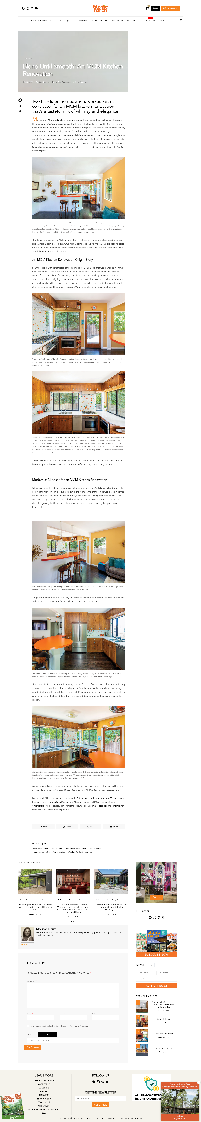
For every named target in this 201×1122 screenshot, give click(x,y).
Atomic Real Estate (118, 20)
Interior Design (63, 20)
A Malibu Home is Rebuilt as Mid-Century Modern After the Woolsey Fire (111, 907)
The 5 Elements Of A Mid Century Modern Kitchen (65, 802)
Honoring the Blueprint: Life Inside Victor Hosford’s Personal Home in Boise (35, 907)
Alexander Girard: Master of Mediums (157, 876)
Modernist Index (160, 868)
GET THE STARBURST (156, 985)
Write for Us (44, 1084)
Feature (149, 868)
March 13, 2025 (164, 1011)
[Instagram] (27, 8)
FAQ (44, 1113)
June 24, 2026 (111, 914)
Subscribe (44, 1091)
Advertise (44, 1088)
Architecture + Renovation (40, 20)
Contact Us (43, 1095)
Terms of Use (44, 1102)
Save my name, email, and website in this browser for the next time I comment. (59, 1026)
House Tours (27, 58)
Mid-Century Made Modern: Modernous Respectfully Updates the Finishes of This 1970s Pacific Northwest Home (73, 908)
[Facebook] (23, 8)
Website (95, 1014)
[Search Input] (181, 21)
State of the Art (164, 1019)
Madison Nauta (46, 929)
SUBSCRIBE (100, 1104)
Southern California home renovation (83, 852)
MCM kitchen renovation (76, 848)
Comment (31, 981)
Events (135, 20)
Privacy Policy (44, 1099)
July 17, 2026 (73, 917)
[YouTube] (36, 8)
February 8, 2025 (164, 1037)
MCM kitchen (58, 848)
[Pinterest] (32, 8)
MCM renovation (97, 848)
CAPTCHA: (32, 1034)
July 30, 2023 (28, 82)
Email (62, 1013)
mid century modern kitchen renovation (50, 852)
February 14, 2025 (164, 1023)
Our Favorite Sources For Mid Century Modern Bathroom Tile (164, 1005)
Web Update (43, 1106)
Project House (81, 20)
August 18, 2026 (35, 914)
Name (30, 1013)
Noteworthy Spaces (163, 1033)
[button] (71, 921)
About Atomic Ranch (44, 1080)
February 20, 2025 (156, 883)
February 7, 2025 (164, 1052)
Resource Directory (99, 20)
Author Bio (24, 944)
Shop (162, 20)
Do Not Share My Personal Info (43, 1109)
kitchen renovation (41, 848)
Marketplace (150, 20)
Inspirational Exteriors (163, 1048)
